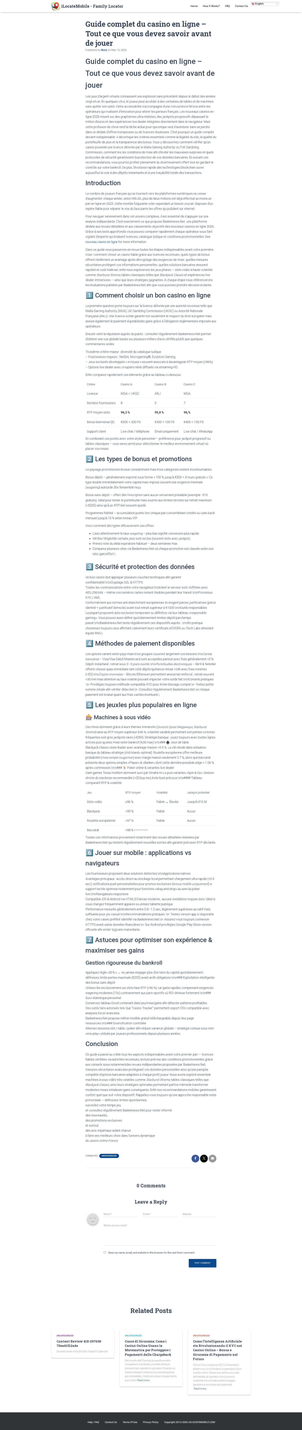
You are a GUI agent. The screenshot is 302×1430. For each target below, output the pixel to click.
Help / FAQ (93, 1422)
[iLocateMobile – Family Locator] (87, 6)
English (259, 3)
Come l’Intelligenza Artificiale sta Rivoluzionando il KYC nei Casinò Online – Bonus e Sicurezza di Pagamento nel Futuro (217, 1350)
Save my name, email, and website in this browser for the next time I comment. (151, 1252)
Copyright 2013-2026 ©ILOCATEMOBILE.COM (189, 1422)
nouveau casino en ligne (101, 242)
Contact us (241, 6)
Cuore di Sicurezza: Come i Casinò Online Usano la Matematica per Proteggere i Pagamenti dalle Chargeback (148, 1348)
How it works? (211, 6)
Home (194, 6)
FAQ (227, 6)
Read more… (144, 1380)
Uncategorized (109, 1156)
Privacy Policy (150, 1422)
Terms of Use (130, 1422)
